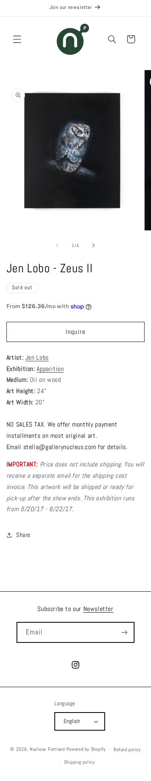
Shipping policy (79, 762)
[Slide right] (94, 245)
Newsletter (98, 609)
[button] (17, 39)
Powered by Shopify (86, 749)
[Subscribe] (124, 632)
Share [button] (23, 535)
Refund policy (127, 749)
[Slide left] (57, 245)
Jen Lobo (37, 358)
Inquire (75, 332)
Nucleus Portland (47, 749)
